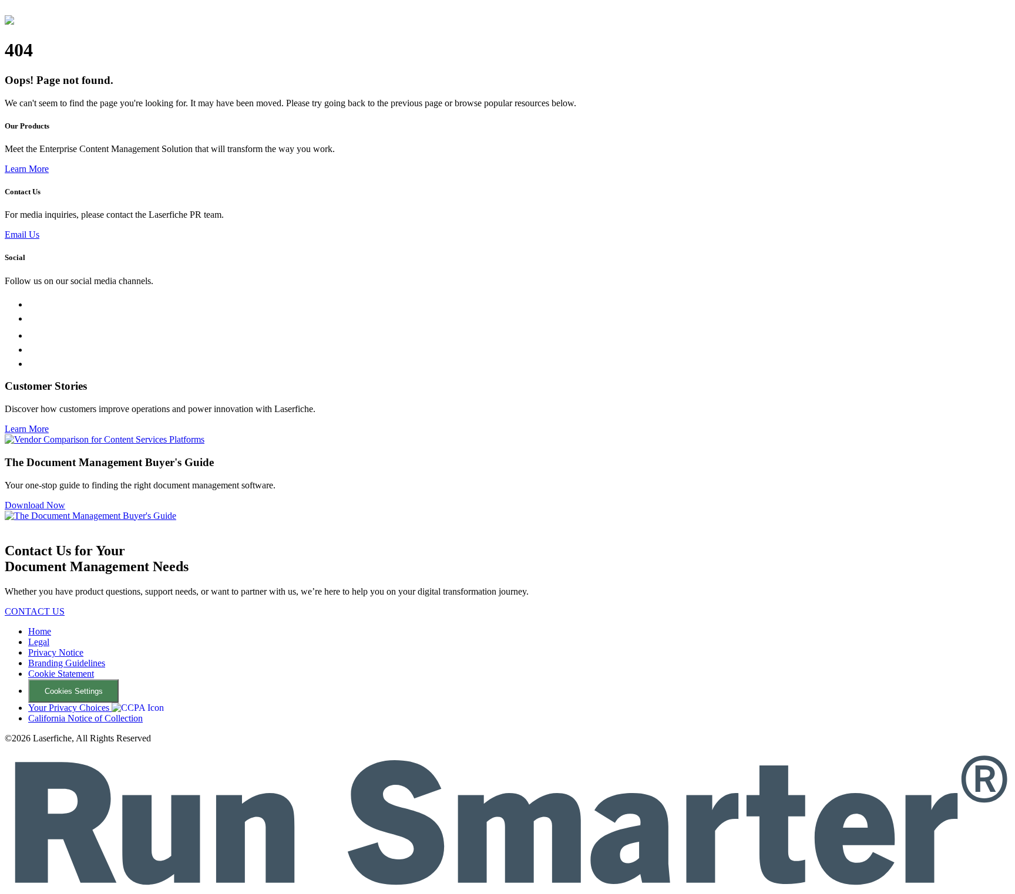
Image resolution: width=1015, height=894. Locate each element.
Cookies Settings (74, 691)
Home (39, 631)
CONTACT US (35, 611)
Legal (38, 642)
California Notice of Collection (85, 718)
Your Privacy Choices (70, 708)
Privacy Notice (55, 652)
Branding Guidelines (66, 663)
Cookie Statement (61, 674)
